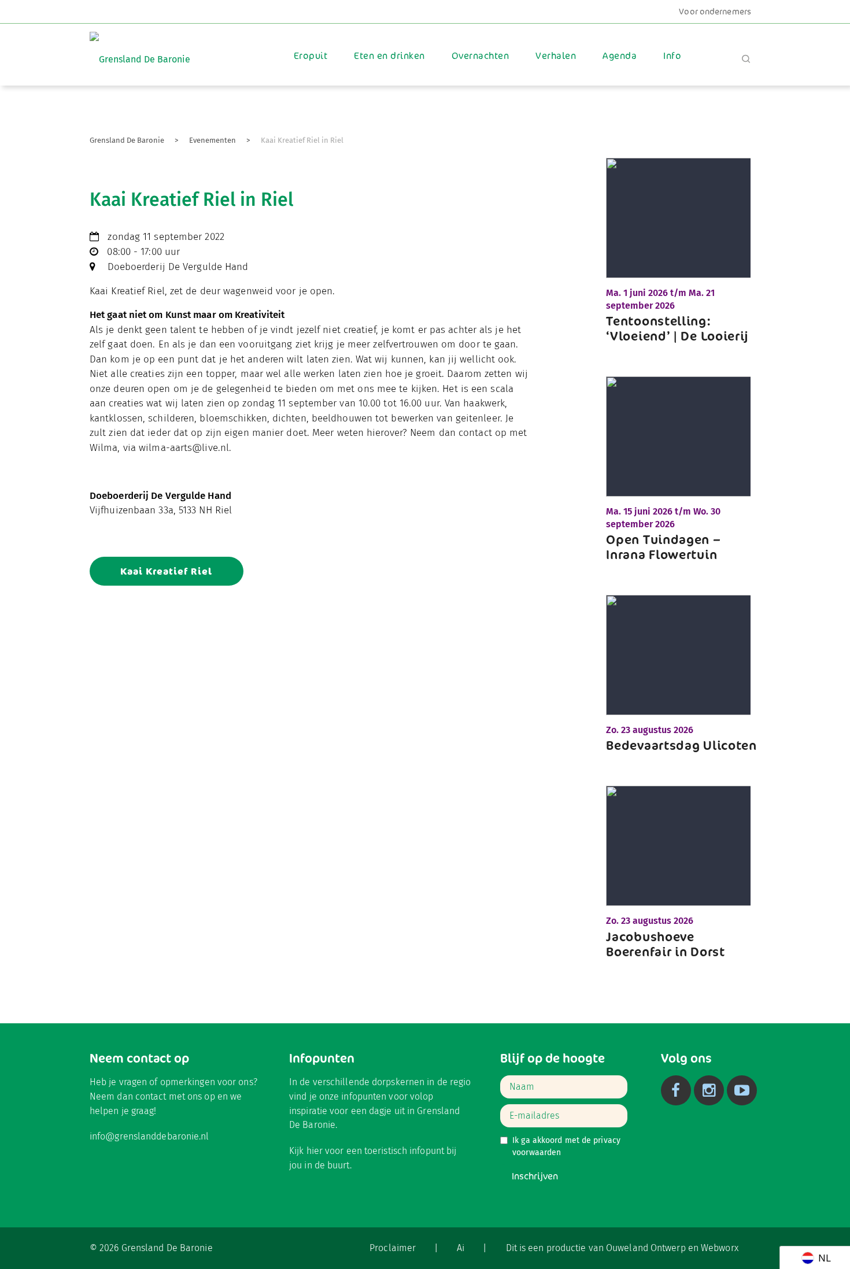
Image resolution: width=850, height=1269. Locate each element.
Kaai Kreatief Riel (166, 571)
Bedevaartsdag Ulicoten (681, 745)
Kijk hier (306, 1150)
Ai (460, 1247)
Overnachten (480, 56)
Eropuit (310, 56)
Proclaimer (392, 1247)
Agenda (620, 56)
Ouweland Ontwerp (646, 1247)
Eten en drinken (389, 56)
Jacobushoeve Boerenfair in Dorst (665, 944)
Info (672, 56)
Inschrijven (535, 1176)
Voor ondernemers (715, 11)
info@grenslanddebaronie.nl (149, 1136)
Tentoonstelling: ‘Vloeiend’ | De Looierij (677, 328)
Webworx (719, 1247)
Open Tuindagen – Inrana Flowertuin (663, 547)
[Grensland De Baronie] (140, 51)
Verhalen (555, 56)
